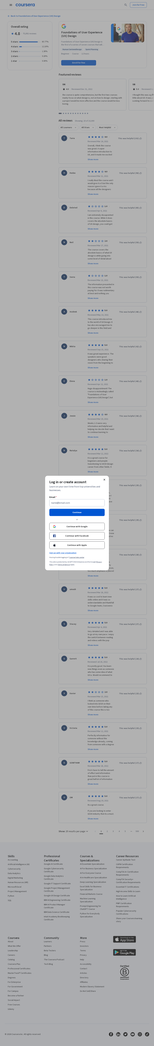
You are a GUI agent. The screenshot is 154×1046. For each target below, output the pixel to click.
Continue (77, 512)
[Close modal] (104, 479)
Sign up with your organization (62, 552)
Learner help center (76, 557)
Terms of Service (64, 564)
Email (53, 497)
